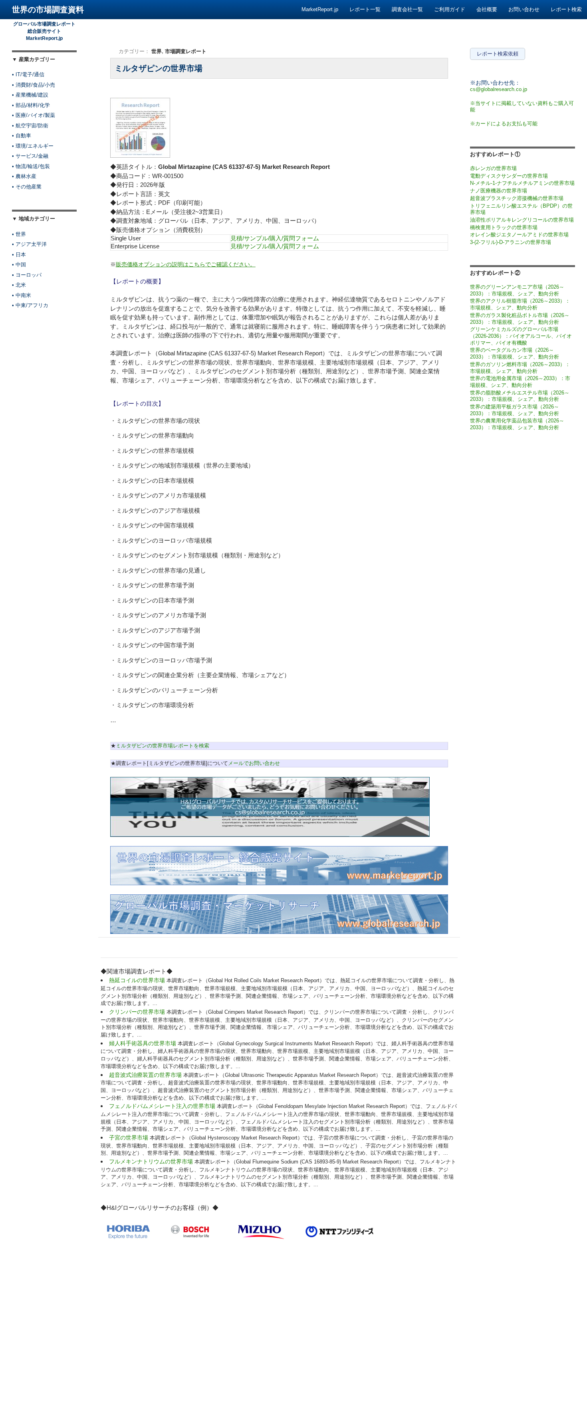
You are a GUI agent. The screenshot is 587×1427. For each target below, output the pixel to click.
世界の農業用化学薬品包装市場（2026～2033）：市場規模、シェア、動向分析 (517, 424)
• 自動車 (21, 136)
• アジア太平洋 (29, 244)
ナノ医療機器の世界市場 (498, 191)
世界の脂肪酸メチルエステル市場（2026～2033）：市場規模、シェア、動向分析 (519, 396)
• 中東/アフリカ (30, 305)
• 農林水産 (24, 176)
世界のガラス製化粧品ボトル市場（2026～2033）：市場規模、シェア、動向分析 (519, 318)
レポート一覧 (365, 9)
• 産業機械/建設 (30, 95)
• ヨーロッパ (27, 275)
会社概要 (486, 9)
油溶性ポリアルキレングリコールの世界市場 (522, 220)
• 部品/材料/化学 (31, 105)
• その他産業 (27, 187)
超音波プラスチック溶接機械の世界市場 (516, 198)
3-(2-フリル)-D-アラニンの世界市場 (510, 242)
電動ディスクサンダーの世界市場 (509, 176)
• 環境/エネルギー (33, 146)
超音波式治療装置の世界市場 (146, 1075)
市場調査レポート (185, 51)
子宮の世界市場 (129, 1137)
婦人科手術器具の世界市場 (143, 1043)
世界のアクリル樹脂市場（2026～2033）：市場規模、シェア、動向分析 (520, 304)
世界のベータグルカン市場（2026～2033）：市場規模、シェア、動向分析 (514, 353)
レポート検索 (566, 9)
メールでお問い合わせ (254, 763)
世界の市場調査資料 (48, 9)
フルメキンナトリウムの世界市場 (151, 1161)
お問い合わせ (523, 9)
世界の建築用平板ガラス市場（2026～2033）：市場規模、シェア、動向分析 (514, 410)
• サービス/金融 (30, 156)
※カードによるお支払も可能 (503, 124)
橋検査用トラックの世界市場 (503, 227)
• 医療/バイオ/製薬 (33, 115)
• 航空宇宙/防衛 (30, 126)
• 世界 (19, 234)
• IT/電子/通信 (28, 74)
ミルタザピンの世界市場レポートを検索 (162, 746)
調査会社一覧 (407, 9)
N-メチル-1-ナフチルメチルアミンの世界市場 (522, 183)
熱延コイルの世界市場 (138, 980)
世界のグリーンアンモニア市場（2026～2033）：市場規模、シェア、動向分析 (517, 290)
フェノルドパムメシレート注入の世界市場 (163, 1106)
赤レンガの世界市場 (493, 168)
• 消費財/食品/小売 (33, 85)
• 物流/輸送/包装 (31, 166)
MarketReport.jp (319, 9)
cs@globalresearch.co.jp (498, 89)
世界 (156, 51)
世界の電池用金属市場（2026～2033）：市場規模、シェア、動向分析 (520, 381)
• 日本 (19, 255)
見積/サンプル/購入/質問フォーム (274, 238)
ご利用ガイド (449, 9)
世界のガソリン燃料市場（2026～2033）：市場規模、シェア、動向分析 (520, 367)
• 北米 (19, 285)
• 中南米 (21, 295)
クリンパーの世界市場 (138, 1012)
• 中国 (19, 265)
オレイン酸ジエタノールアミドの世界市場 (519, 235)
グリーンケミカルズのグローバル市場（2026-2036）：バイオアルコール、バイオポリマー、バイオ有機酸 (521, 335)
